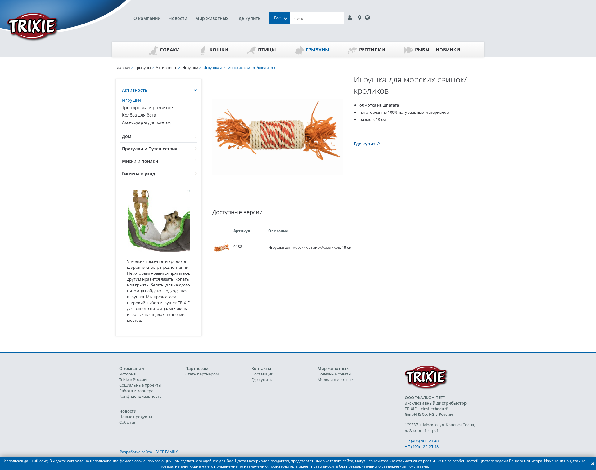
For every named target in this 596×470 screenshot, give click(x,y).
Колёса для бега (139, 115)
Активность (134, 90)
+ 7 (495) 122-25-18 (422, 446)
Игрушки (131, 100)
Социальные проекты (140, 385)
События (127, 422)
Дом (126, 136)
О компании (146, 18)
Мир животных (211, 18)
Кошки (219, 50)
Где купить (248, 18)
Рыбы (422, 50)
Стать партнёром (202, 374)
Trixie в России (133, 379)
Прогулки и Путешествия (149, 149)
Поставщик (262, 374)
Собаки (170, 50)
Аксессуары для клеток (146, 122)
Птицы (267, 50)
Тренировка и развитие (147, 107)
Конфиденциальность (140, 396)
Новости (178, 18)
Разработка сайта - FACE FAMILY (149, 451)
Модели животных (336, 379)
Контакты (261, 368)
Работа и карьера (136, 390)
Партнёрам (196, 368)
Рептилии (372, 50)
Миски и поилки (140, 161)
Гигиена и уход (138, 173)
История (127, 374)
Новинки (448, 50)
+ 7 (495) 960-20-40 (422, 441)
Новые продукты (135, 416)
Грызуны (317, 50)
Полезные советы (334, 374)
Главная (122, 67)
